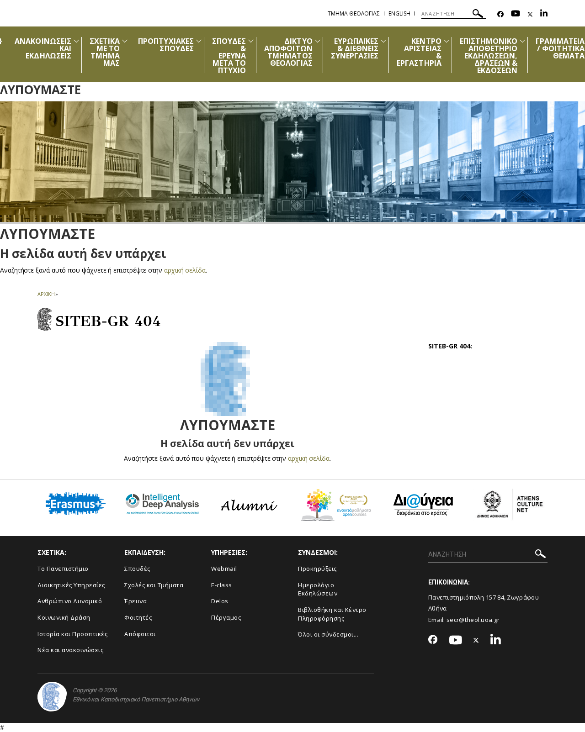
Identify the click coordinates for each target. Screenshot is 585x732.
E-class (221, 585)
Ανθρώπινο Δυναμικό (69, 601)
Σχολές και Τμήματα (153, 585)
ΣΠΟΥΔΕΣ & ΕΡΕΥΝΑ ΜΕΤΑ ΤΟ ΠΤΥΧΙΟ (229, 55)
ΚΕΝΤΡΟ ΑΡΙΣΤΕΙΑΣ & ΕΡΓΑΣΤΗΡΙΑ (419, 52)
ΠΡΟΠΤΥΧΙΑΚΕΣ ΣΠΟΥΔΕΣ (166, 44)
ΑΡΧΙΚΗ (45, 293)
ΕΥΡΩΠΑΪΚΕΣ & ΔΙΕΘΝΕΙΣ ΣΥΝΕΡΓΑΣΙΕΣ (355, 48)
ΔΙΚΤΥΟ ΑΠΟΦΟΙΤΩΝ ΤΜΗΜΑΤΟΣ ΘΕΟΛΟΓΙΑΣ (288, 52)
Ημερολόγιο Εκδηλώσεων (317, 589)
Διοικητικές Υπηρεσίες (71, 585)
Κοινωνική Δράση (63, 617)
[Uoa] (52, 696)
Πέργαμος (226, 617)
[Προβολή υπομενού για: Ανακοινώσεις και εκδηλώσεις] (76, 41)
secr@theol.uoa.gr (473, 620)
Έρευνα (135, 601)
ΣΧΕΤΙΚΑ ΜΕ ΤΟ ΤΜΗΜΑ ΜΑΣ (105, 52)
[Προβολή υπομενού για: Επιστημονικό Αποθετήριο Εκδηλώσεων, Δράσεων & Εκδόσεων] (522, 41)
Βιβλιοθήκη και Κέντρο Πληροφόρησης (332, 614)
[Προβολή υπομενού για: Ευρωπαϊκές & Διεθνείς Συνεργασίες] (383, 41)
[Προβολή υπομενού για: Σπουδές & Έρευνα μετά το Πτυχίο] (251, 41)
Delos (220, 601)
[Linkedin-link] (544, 14)
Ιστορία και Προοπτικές (72, 634)
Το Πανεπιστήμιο (63, 568)
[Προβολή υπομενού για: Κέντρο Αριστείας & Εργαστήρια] (446, 41)
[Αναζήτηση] (478, 15)
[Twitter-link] (530, 14)
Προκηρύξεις (317, 568)
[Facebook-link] (500, 14)
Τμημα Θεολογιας (354, 13)
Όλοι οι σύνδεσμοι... (328, 634)
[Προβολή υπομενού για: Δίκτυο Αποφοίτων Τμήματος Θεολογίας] (318, 41)
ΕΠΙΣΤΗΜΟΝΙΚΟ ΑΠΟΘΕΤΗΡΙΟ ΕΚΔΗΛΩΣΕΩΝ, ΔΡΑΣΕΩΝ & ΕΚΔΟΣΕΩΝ (489, 55)
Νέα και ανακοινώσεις (70, 650)
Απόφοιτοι (140, 634)
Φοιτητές (138, 617)
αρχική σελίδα (185, 270)
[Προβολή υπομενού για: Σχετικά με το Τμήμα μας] (125, 41)
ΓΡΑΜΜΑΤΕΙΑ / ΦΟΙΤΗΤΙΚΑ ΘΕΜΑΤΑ (560, 48)
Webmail (224, 568)
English (399, 13)
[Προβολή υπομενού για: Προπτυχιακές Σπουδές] (199, 41)
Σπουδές (137, 568)
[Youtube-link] (515, 14)
